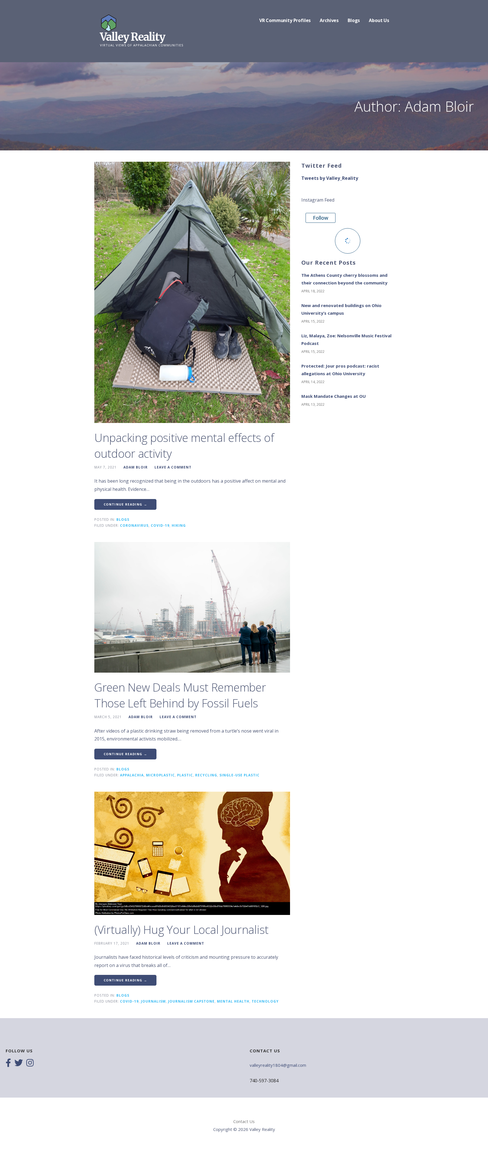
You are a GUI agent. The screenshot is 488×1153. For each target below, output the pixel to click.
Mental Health (233, 1001)
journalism (153, 1001)
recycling (206, 775)
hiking (179, 525)
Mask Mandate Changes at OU (333, 396)
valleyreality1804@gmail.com (278, 1065)
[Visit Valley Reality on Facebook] (8, 1063)
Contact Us (244, 1121)
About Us (379, 20)
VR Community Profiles (285, 20)
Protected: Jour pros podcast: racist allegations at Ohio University (340, 369)
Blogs (354, 20)
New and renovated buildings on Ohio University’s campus (341, 309)
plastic (185, 775)
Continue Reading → (125, 504)
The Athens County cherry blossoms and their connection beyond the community (344, 279)
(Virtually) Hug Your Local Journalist (181, 929)
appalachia (132, 775)
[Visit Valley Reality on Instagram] (30, 1063)
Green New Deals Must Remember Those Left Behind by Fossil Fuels (180, 695)
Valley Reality (132, 37)
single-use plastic (239, 775)
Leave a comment (172, 467)
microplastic (160, 775)
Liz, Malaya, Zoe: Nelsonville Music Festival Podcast (346, 339)
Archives (329, 20)
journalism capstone (191, 1001)
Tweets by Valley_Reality (329, 178)
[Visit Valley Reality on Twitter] (18, 1063)
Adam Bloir (135, 467)
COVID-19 (160, 525)
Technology (265, 1001)
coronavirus (134, 525)
